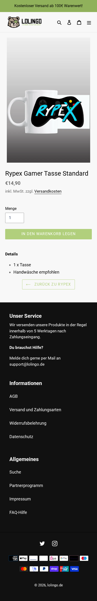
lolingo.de (55, 585)
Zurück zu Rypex (52, 284)
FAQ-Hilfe (18, 512)
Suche (15, 472)
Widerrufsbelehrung (27, 423)
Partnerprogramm (26, 485)
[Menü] (89, 22)
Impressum (20, 498)
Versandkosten (47, 191)
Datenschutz (21, 436)
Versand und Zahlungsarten (35, 409)
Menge (10, 208)
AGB (13, 396)
